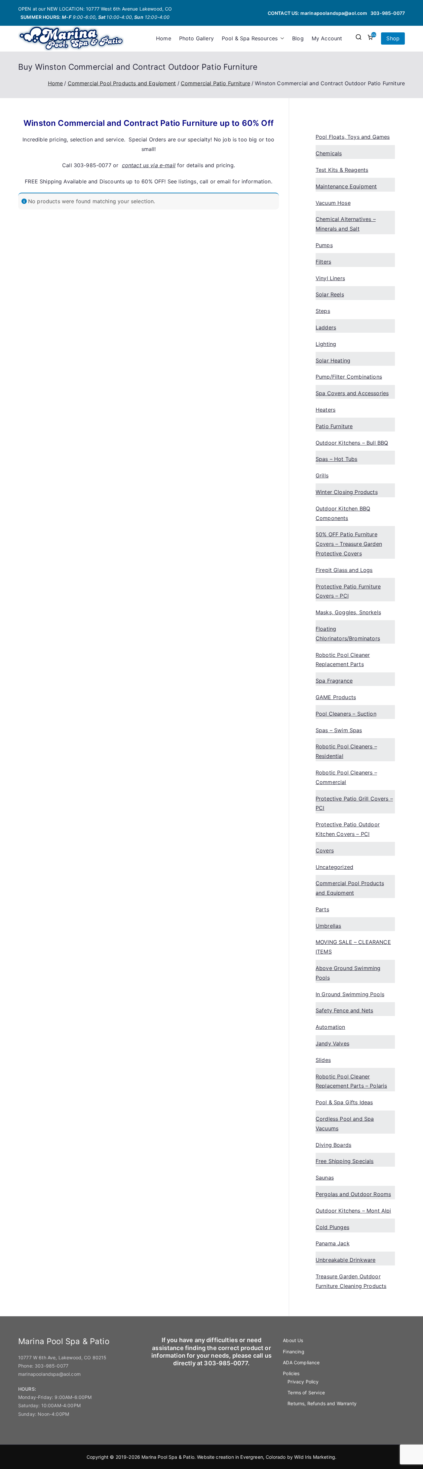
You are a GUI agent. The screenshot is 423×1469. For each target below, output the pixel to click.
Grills (322, 475)
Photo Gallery (196, 38)
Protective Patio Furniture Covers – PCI (348, 591)
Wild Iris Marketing (314, 1457)
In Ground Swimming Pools (350, 994)
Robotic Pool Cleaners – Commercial (346, 777)
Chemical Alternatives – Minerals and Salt (346, 224)
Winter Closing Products (347, 492)
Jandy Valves (332, 1043)
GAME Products (336, 697)
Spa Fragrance (334, 680)
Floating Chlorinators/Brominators (348, 633)
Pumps (324, 245)
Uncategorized (334, 867)
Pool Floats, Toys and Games (353, 136)
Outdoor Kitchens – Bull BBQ (352, 442)
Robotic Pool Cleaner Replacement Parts (343, 660)
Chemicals (329, 153)
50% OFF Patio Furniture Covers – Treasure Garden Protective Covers (349, 544)
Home (163, 38)
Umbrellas (328, 926)
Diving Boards (333, 1145)
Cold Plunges (332, 1227)
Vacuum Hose (333, 203)
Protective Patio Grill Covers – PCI (354, 803)
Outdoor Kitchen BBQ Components (343, 513)
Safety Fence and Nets (344, 1010)
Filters (323, 261)
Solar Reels (330, 294)
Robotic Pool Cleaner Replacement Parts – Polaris (351, 1081)
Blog (298, 38)
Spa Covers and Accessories (352, 393)
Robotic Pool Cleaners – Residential (346, 751)
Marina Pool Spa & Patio (167, 1457)
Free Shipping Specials (345, 1161)
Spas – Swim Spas (339, 730)
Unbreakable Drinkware (345, 1260)
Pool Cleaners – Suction (346, 713)
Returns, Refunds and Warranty (322, 1403)
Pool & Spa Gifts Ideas (344, 1102)
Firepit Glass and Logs (344, 570)
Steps (323, 311)
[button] (281, 38)
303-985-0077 (387, 13)
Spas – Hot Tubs (336, 459)
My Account (327, 38)
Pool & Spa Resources (250, 38)
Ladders (326, 327)
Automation (330, 1027)
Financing (293, 1351)
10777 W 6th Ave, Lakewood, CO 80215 (62, 1357)
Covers (325, 850)
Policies (291, 1373)
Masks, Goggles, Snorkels (348, 612)
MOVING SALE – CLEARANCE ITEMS (353, 947)
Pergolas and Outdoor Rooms (353, 1194)
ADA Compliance (301, 1362)
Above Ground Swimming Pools (348, 973)
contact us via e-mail (148, 165)
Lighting (326, 344)
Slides (323, 1060)
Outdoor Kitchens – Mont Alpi (353, 1210)
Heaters (325, 409)
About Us (293, 1340)
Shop (393, 38)
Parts (322, 909)
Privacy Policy (303, 1381)
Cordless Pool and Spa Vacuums (345, 1123)
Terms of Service (306, 1392)
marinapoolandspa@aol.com (333, 13)
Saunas (325, 1177)
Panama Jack (333, 1243)
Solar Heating (333, 360)
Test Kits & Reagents (342, 170)
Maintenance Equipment (346, 186)
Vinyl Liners (330, 278)
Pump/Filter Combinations (349, 376)
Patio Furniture (334, 426)
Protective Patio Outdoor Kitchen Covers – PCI (348, 829)
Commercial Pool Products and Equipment (122, 83)
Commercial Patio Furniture (215, 83)
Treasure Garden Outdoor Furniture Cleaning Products (351, 1281)
